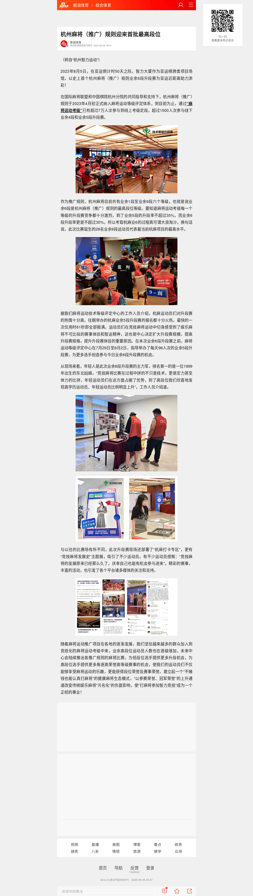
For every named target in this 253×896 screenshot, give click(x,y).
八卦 (95, 851)
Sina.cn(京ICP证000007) (114, 880)
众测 (178, 851)
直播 (95, 844)
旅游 (137, 851)
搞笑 (74, 851)
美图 (116, 844)
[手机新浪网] (64, 5)
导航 (118, 868)
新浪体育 (81, 5)
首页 (103, 868)
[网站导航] (191, 5)
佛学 (157, 851)
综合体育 (103, 5)
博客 (137, 844)
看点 (157, 844)
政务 (178, 844)
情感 (116, 851)
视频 (74, 844)
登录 (150, 868)
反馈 (134, 868)
